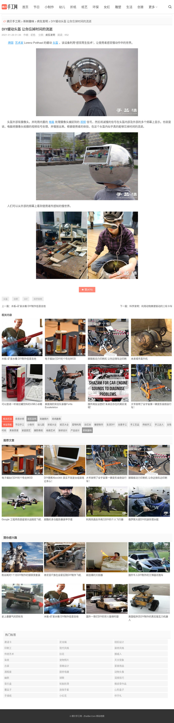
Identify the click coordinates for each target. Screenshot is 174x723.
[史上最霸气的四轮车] (22, 599)
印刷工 (8, 648)
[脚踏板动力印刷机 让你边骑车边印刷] (149, 460)
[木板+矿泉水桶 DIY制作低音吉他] (64, 599)
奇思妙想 (19, 418)
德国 (10, 43)
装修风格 (119, 648)
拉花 (61, 653)
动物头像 (119, 671)
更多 (152, 7)
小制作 (49, 7)
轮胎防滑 (64, 683)
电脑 (51, 122)
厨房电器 (64, 671)
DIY (26, 298)
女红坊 (87, 424)
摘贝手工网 (13, 21)
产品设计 (75, 430)
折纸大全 (52, 424)
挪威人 (118, 653)
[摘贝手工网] (9, 6)
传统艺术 (9, 653)
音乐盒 (8, 683)
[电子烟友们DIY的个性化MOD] (22, 460)
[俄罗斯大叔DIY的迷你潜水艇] (149, 501)
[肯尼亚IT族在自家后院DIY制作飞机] (64, 557)
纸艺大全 (64, 424)
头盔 (55, 43)
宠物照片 (64, 659)
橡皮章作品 (120, 683)
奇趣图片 (44, 418)
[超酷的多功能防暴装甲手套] (64, 501)
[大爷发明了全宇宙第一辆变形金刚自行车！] (107, 460)
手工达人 (159, 424)
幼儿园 (41, 424)
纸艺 (84, 7)
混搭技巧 (119, 677)
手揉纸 (8, 695)
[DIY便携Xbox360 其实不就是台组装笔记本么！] (64, 460)
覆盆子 (8, 689)
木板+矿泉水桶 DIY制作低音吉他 (28, 306)
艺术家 (19, 43)
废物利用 (76, 424)
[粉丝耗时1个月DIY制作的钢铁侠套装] (22, 557)
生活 (129, 7)
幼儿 (62, 7)
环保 (96, 7)
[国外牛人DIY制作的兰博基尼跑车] (149, 557)
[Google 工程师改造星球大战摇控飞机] (22, 501)
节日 (36, 7)
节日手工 (19, 424)
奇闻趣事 (56, 418)
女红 (107, 7)
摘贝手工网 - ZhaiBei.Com (84, 715)
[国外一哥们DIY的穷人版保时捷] (107, 599)
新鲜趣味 (28, 21)
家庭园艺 (26, 430)
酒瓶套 (8, 671)
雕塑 (118, 7)
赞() (89, 289)
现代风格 (64, 648)
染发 (6, 659)
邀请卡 (8, 642)
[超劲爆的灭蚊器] (107, 557)
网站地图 (100, 715)
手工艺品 (134, 424)
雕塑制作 (98, 424)
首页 (25, 7)
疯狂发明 (42, 21)
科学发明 (38, 298)
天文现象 (119, 659)
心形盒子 (119, 689)
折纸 (73, 7)
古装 (6, 665)
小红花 (63, 695)
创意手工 (122, 424)
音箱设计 (64, 665)
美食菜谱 (14, 430)
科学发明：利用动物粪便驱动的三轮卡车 (150, 306)
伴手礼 (118, 695)
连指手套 (64, 689)
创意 (140, 7)
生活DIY (111, 424)
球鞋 (61, 677)
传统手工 (147, 424)
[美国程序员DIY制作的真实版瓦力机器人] (149, 599)
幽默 (6, 677)
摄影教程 (38, 430)
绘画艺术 (50, 430)
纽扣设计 (119, 642)
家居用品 (119, 665)
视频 (83, 122)
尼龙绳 (63, 642)
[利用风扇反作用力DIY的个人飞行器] (107, 501)
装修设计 (62, 430)
